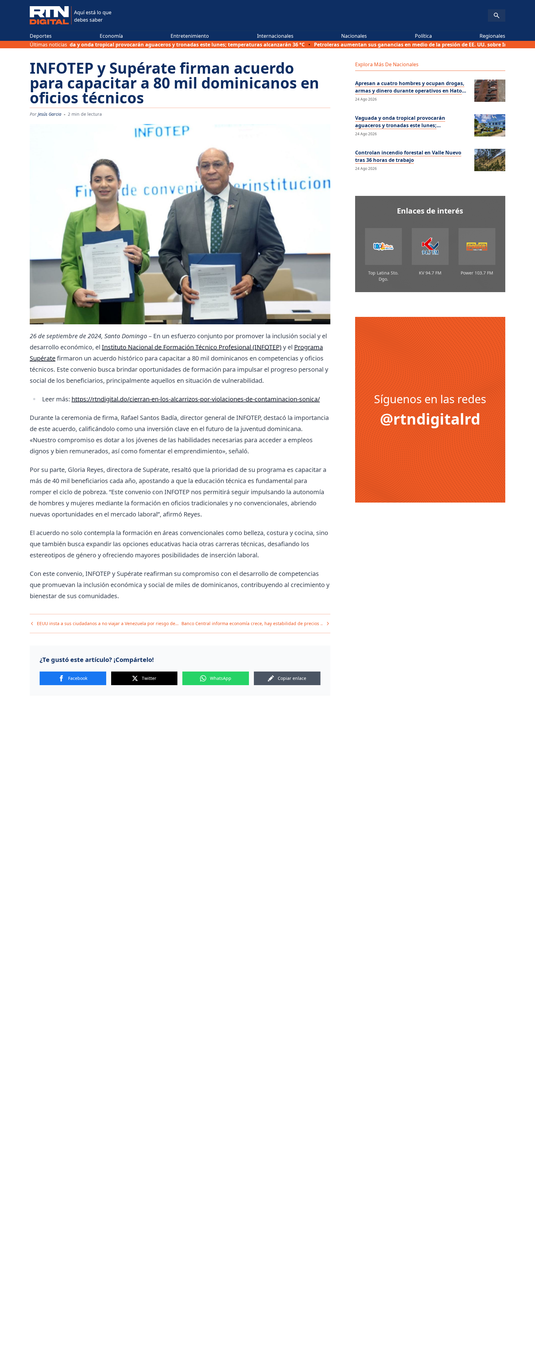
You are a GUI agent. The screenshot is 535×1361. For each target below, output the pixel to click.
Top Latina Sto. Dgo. (383, 276)
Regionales (492, 35)
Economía (111, 35)
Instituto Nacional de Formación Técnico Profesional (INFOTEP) (191, 347)
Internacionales (275, 35)
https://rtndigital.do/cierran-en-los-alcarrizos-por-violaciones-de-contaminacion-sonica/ (196, 399)
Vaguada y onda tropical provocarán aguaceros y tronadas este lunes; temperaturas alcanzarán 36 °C (140, 44)
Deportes (41, 35)
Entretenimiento (190, 35)
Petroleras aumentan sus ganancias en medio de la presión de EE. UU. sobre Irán (374, 44)
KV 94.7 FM (430, 273)
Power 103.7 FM (477, 273)
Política (423, 35)
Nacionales (354, 35)
